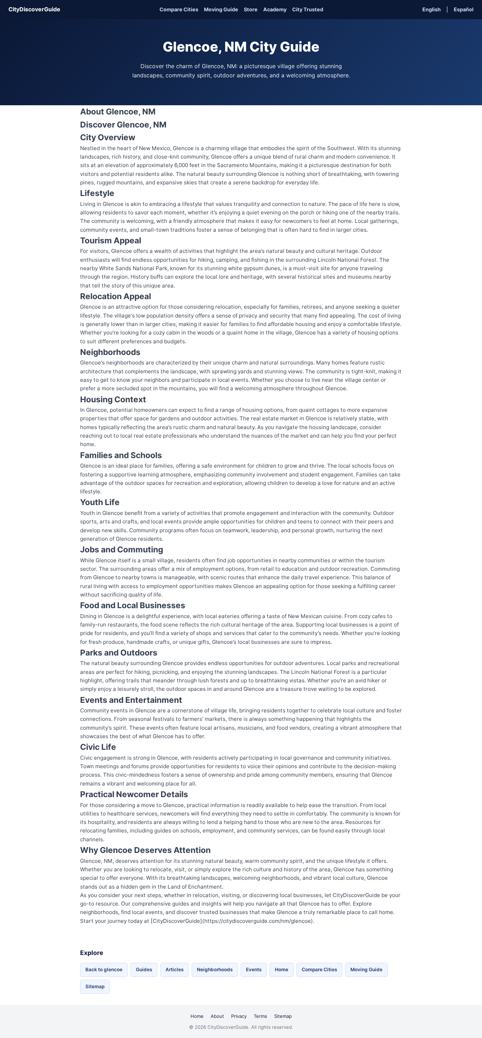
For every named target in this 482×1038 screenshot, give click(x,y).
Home (281, 969)
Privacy (239, 1016)
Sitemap (94, 986)
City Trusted (307, 9)
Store (251, 9)
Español (464, 9)
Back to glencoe (103, 969)
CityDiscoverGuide (34, 9)
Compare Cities (178, 9)
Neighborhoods (215, 969)
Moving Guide (221, 9)
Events (253, 969)
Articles (174, 969)
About (217, 1016)
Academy (275, 9)
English (431, 9)
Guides (144, 969)
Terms (260, 1016)
